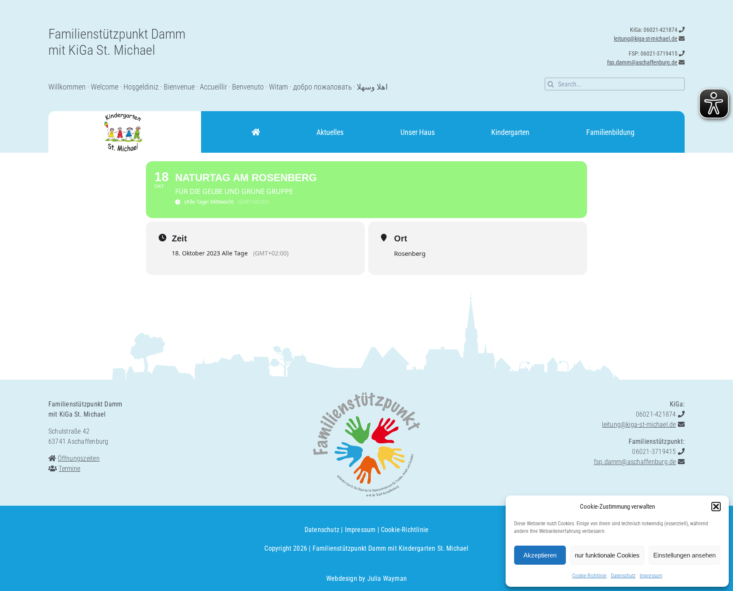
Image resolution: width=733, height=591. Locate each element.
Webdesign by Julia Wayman (366, 578)
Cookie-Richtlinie (589, 576)
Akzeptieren (540, 555)
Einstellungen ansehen (684, 555)
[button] (716, 506)
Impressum (651, 576)
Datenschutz (623, 576)
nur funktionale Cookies (607, 555)
